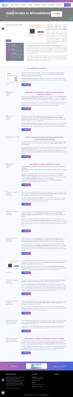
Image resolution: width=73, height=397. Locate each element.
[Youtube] (70, 1)
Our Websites (51, 5)
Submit (8, 40)
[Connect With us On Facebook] (7, 388)
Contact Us (59, 5)
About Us (17, 5)
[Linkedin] (67, 1)
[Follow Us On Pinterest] (16, 388)
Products (23, 5)
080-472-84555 (7, 1)
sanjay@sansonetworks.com (17, 1)
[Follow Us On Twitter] (9, 388)
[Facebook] (62, 1)
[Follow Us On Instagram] (12, 388)
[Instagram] (65, 1)
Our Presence (36, 5)
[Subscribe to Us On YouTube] (19, 388)
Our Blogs (44, 5)
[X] (63, 1)
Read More (26, 84)
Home (12, 5)
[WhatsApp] (3, 392)
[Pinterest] (68, 1)
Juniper (23, 216)
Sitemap (30, 5)
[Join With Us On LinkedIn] (14, 388)
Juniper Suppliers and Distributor (30, 346)
